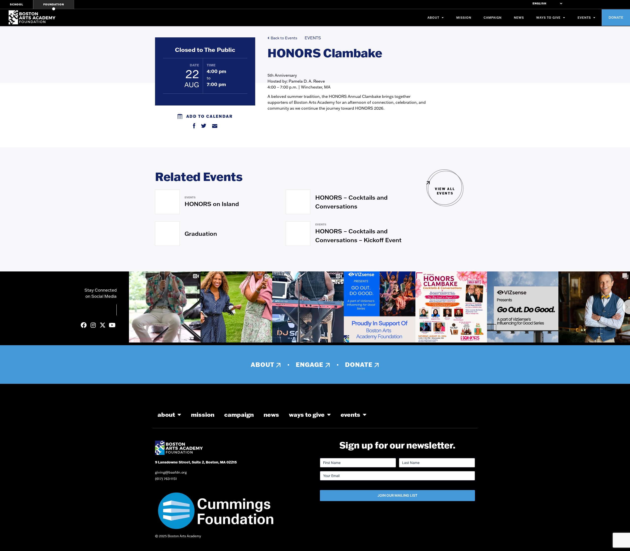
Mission (463, 17)
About (433, 17)
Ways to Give (548, 17)
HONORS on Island (212, 204)
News (519, 17)
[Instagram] (93, 325)
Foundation (53, 4)
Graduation (201, 233)
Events (584, 17)
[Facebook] (83, 325)
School (16, 4)
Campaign (493, 17)
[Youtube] (112, 325)
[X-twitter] (102, 325)
